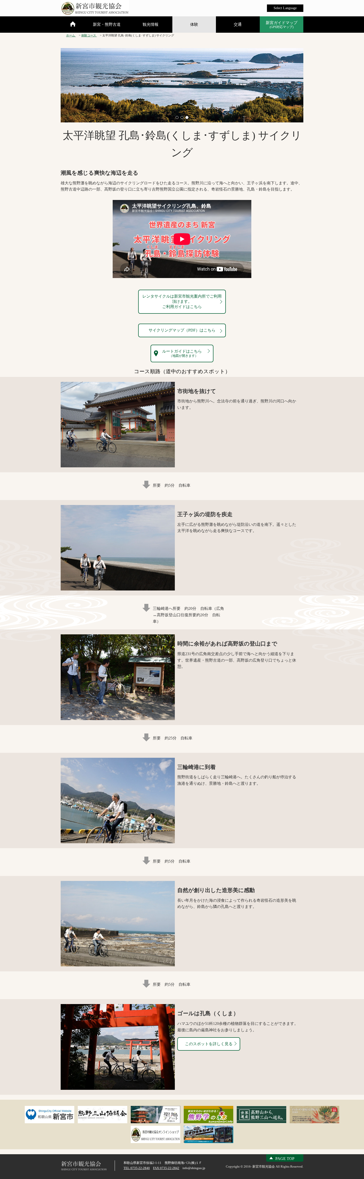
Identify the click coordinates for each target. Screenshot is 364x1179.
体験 (194, 24)
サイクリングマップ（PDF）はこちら (182, 330)
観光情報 (150, 24)
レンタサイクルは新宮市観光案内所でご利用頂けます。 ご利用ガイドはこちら (182, 301)
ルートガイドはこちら (182, 353)
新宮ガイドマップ (281, 25)
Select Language (285, 8)
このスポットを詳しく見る (209, 1044)
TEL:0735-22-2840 (137, 1168)
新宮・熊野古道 (107, 24)
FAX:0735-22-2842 (166, 1168)
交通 (238, 24)
